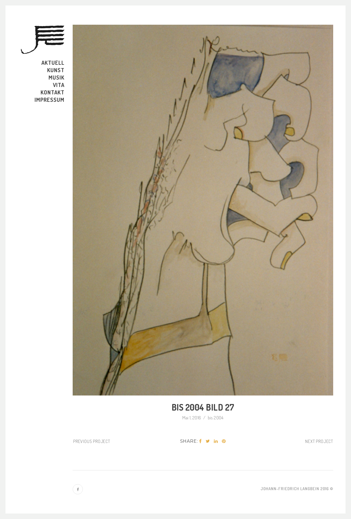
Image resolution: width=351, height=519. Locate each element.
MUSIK (56, 77)
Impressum (49, 99)
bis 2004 (216, 417)
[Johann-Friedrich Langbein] (42, 40)
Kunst (55, 70)
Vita (58, 85)
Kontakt (52, 92)
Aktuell (52, 62)
